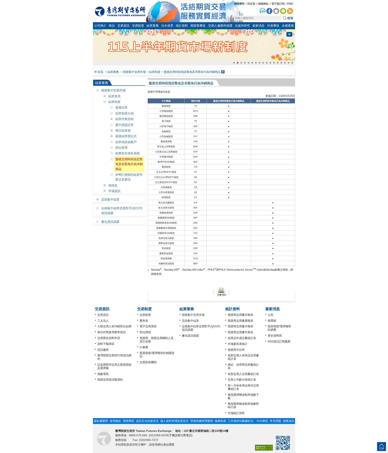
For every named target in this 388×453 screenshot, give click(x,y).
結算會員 (114, 96)
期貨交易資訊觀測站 (110, 379)
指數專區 (103, 374)
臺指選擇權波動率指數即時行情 (243, 405)
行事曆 (144, 347)
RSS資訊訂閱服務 (279, 341)
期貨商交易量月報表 (240, 326)
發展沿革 (121, 107)
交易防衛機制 (148, 362)
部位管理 (121, 147)
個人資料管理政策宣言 (174, 421)
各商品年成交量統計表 (242, 338)
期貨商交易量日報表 (240, 314)
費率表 (144, 320)
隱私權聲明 (101, 421)
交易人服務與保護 (220, 25)
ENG (290, 3)
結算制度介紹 (124, 113)
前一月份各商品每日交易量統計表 (243, 387)
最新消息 (258, 25)
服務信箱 (121, 439)
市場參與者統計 (238, 343)
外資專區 (273, 25)
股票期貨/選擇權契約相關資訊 (157, 354)
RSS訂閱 (290, 11)
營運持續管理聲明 (201, 421)
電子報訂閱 (278, 3)
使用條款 (115, 421)
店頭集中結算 (110, 199)
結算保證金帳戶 (126, 142)
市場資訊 (114, 191)
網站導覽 (239, 3)
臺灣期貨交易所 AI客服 (262, 11)
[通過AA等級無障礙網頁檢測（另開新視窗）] (264, 448)
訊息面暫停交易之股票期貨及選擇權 (114, 366)
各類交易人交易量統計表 (243, 374)
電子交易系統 (148, 326)
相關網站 (263, 3)
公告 (270, 314)
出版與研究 (242, 25)
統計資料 (182, 25)
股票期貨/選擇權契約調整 (279, 328)
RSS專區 (262, 421)
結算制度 (154, 71)
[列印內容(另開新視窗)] (221, 291)
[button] (234, 63)
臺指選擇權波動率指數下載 (243, 396)
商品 (112, 25)
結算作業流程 (124, 119)
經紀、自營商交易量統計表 (243, 366)
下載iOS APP (276, 11)
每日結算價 (123, 130)
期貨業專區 (198, 25)
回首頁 (120, 11)
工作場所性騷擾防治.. (241, 421)
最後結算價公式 (126, 136)
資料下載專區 (105, 343)
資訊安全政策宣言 (147, 421)
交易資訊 (123, 25)
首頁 (100, 71)
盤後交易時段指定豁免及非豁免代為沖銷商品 (192, 71)
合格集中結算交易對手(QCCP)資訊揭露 (121, 210)
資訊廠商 (103, 349)
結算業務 (153, 25)
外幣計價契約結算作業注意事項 (129, 177)
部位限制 (145, 332)
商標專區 (128, 421)
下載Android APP (283, 11)
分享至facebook (223, 71)
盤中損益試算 (124, 125)
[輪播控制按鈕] (289, 34)
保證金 (112, 185)
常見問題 (275, 421)
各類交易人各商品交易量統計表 (243, 357)
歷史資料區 (275, 335)
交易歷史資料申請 (108, 338)
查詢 (288, 18)
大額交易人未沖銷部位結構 (114, 326)
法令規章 (167, 25)
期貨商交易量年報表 (240, 332)
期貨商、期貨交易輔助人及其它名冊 (157, 339)
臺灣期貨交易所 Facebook (269, 11)
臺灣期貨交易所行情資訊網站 (114, 357)
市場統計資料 (236, 413)
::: (95, 2)
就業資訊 (288, 421)
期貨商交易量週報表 (240, 320)
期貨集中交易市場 (134, 71)
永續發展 (288, 25)
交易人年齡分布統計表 (242, 379)
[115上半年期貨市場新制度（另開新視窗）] (194, 44)
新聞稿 (272, 320)
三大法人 (103, 320)
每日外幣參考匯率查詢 (111, 332)
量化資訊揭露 (110, 221)
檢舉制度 (220, 421)
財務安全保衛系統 (127, 153)
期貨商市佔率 (236, 349)
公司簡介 (100, 25)
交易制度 (138, 25)
